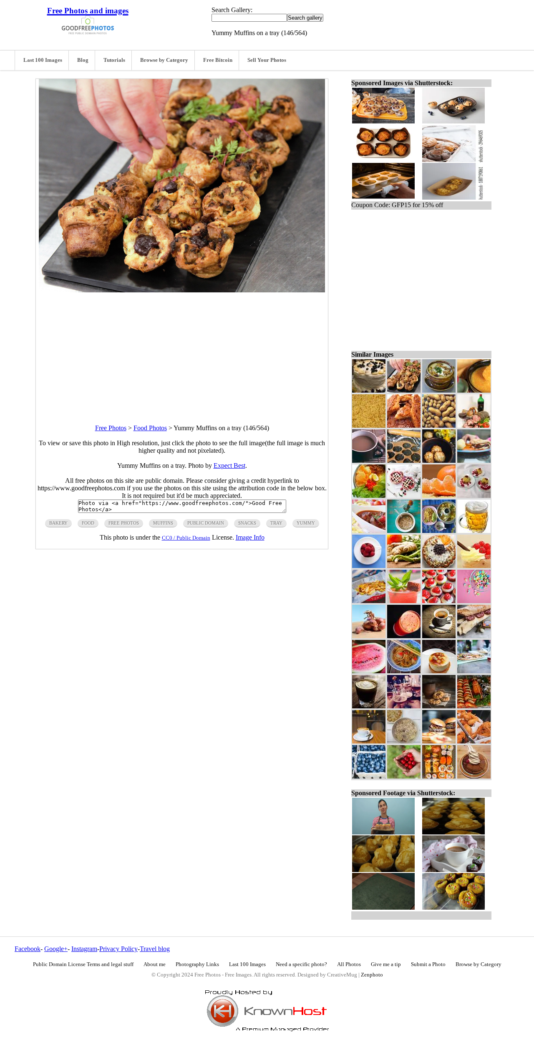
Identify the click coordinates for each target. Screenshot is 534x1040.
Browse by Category (164, 60)
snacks (247, 522)
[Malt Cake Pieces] (404, 425)
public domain (205, 522)
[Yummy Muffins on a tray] (404, 390)
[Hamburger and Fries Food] (474, 460)
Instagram (84, 948)
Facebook (27, 948)
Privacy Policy (118, 948)
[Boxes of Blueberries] (368, 776)
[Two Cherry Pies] (404, 495)
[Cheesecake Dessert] (439, 671)
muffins (163, 522)
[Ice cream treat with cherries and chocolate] (474, 565)
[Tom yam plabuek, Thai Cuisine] (439, 530)
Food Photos (150, 427)
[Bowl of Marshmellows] (474, 600)
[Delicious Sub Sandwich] (474, 635)
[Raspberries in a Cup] (368, 565)
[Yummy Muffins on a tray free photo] (182, 290)
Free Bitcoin (217, 60)
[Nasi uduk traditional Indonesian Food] (368, 495)
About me (155, 964)
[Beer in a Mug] (474, 530)
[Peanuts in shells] (439, 425)
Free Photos (110, 427)
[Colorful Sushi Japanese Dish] (439, 776)
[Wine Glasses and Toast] (404, 706)
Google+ (56, 948)
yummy (306, 522)
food (88, 522)
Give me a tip (386, 964)
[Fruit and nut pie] (439, 565)
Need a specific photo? (301, 964)
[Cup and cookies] (439, 706)
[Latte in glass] (368, 706)
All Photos (349, 964)
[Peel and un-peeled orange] (439, 495)
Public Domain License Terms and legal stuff (83, 964)
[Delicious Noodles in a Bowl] (404, 671)
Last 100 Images (42, 60)
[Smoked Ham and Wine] (474, 425)
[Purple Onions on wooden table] (368, 635)
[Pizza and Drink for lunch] (474, 671)
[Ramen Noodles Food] (368, 425)
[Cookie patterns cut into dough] (404, 460)
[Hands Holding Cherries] (404, 776)
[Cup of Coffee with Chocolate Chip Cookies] (368, 460)
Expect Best (229, 465)
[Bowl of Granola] (404, 741)
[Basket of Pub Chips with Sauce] (368, 600)
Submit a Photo (428, 964)
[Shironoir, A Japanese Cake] (474, 776)
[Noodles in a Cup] (404, 530)
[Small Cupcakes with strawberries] (439, 600)
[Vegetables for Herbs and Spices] (404, 565)
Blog (82, 60)
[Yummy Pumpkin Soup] (474, 390)
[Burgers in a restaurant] (439, 741)
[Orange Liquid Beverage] (404, 635)
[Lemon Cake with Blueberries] (368, 390)
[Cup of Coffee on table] (368, 741)
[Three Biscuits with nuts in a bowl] (439, 460)
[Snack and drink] (404, 600)
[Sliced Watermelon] (368, 671)
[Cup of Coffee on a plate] (439, 635)
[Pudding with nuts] (474, 495)
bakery (58, 522)
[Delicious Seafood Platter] (474, 706)
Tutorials (114, 60)
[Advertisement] (182, 350)
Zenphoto (372, 975)
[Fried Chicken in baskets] (474, 741)
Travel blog (155, 948)
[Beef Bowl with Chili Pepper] (368, 530)
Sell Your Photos (266, 60)
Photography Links (197, 964)
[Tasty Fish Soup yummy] (439, 390)
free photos (123, 522)
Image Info (250, 537)
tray (276, 522)
